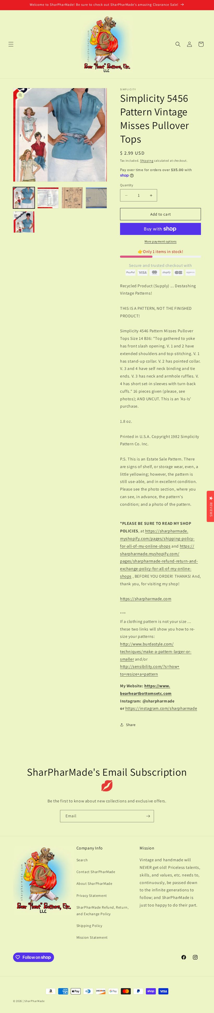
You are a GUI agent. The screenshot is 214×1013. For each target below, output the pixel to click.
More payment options (161, 241)
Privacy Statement (91, 895)
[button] (11, 44)
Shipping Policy (89, 925)
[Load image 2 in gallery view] (48, 198)
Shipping (146, 160)
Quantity (126, 185)
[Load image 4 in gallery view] (96, 198)
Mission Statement (92, 937)
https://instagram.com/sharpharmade (161, 708)
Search (82, 860)
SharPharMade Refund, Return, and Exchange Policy (102, 910)
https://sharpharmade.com (145, 598)
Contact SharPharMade (95, 871)
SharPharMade (34, 1001)
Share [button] (131, 724)
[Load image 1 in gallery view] (24, 198)
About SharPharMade (94, 883)
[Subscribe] (148, 816)
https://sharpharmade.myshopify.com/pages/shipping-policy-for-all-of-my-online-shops (157, 538)
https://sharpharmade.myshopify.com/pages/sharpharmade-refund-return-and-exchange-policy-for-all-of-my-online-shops (159, 561)
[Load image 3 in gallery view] (72, 198)
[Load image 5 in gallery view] (24, 222)
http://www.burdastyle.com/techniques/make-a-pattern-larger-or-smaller (156, 651)
